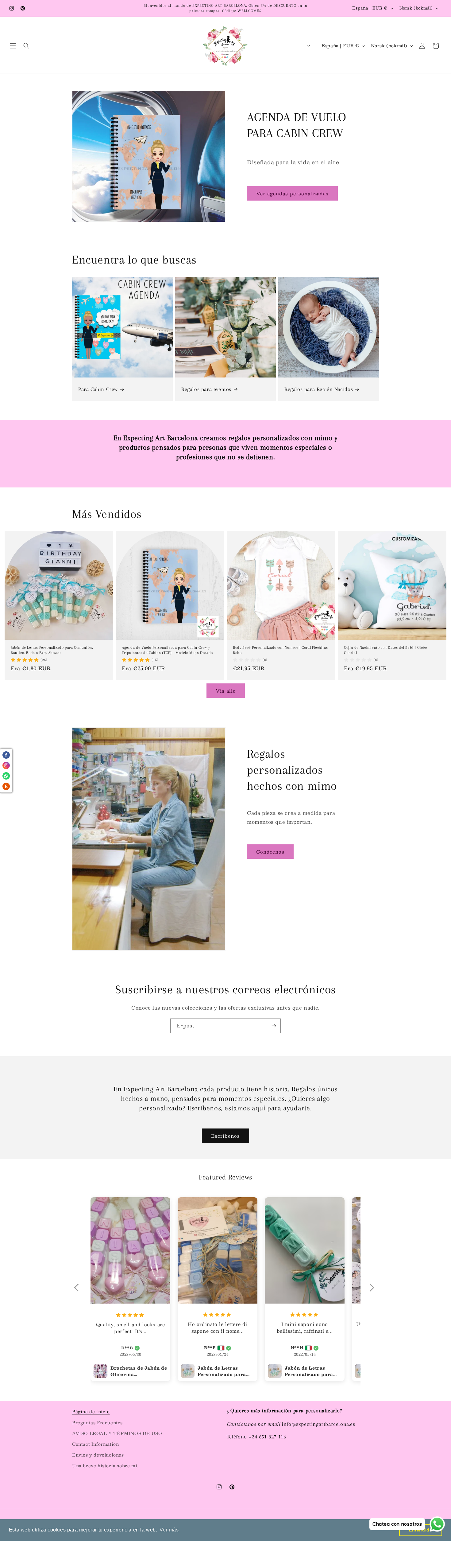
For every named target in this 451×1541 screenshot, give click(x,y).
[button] (13, 46)
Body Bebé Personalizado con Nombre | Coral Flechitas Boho (280, 650)
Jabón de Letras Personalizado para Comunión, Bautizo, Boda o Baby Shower (52, 650)
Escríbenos (225, 1136)
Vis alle (226, 690)
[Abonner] (273, 1026)
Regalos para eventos (206, 389)
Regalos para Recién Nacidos (318, 389)
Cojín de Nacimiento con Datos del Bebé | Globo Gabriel (385, 650)
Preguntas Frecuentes (97, 1422)
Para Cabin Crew (98, 389)
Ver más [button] (169, 1529)
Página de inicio (91, 1411)
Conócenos (270, 851)
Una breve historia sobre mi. (105, 1465)
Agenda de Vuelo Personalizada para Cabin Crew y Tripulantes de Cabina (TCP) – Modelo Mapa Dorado (167, 650)
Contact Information (95, 1444)
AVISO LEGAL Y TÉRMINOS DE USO (117, 1433)
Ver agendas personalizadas (292, 193)
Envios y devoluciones (98, 1454)
